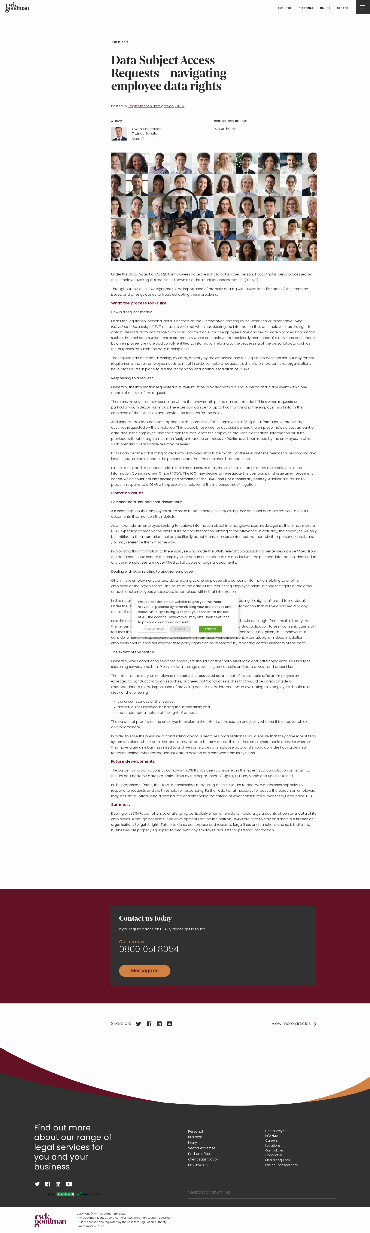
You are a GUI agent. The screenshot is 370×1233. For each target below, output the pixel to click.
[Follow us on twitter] (37, 1184)
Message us (144, 971)
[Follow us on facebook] (48, 1184)
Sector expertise (202, 1148)
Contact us (274, 1155)
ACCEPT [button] (210, 629)
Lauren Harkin (225, 129)
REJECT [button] (180, 629)
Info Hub (271, 1136)
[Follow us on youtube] (69, 1184)
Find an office (199, 1154)
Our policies (274, 1150)
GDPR (180, 106)
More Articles (142, 139)
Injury (325, 8)
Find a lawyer (275, 1131)
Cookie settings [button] (152, 629)
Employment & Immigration (151, 106)
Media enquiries (277, 1160)
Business (285, 8)
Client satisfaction (203, 1159)
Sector (343, 8)
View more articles (291, 1024)
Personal (305, 8)
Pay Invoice (198, 1165)
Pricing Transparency (281, 1165)
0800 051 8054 (149, 950)
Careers (271, 1140)
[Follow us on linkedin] (58, 1184)
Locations (272, 1145)
